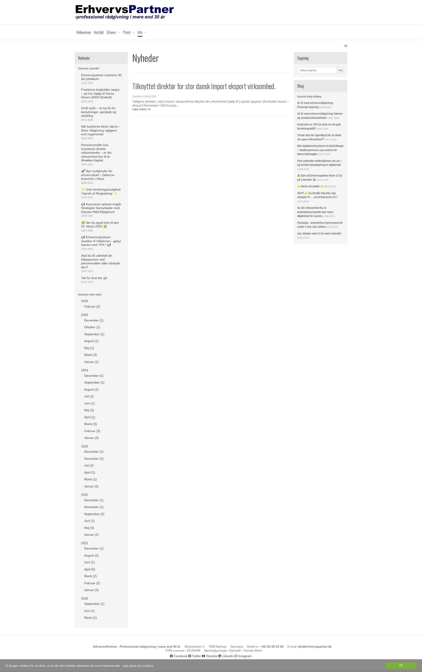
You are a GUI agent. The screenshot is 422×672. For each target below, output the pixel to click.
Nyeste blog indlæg (309, 96)
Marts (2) (90, 576)
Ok (401, 665)
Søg (340, 70)
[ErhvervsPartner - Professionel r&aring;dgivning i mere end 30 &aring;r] (211, 12)
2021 (84, 543)
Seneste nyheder (88, 68)
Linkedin (227, 656)
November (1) (94, 507)
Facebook (180, 656)
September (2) (94, 514)
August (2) (91, 555)
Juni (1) (89, 403)
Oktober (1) (92, 327)
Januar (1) (91, 362)
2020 (84, 598)
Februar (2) (92, 306)
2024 (84, 370)
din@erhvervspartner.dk (314, 646)
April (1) (89, 417)
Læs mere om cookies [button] (137, 665)
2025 (84, 315)
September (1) (94, 334)
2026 (84, 301)
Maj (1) (89, 348)
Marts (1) (90, 479)
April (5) (89, 569)
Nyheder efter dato (90, 294)
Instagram (244, 656)
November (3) (94, 458)
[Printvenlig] (345, 45)
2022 (84, 494)
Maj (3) (89, 410)
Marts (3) (90, 355)
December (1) (94, 320)
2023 (84, 446)
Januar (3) (91, 438)
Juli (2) (89, 396)
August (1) (91, 341)
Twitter (196, 656)
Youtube (211, 656)
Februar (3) (92, 431)
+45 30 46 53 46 (272, 646)
